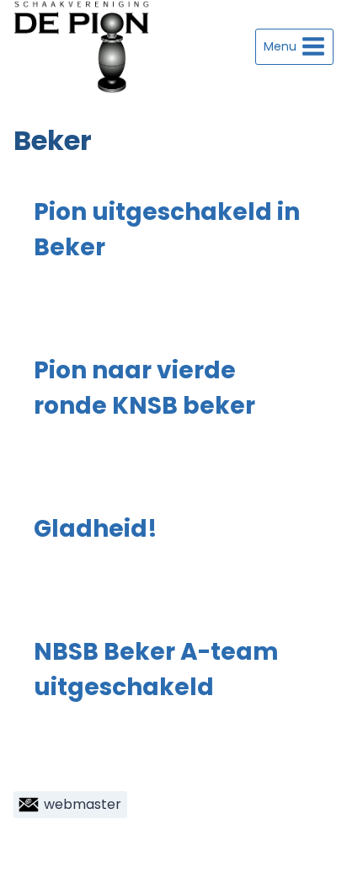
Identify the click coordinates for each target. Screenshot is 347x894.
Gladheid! (95, 528)
